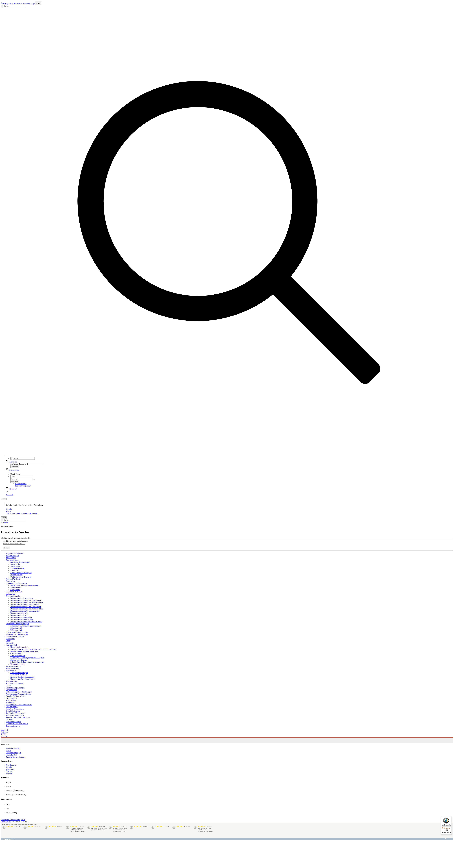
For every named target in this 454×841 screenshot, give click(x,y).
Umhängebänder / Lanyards (20, 577)
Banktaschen (10, 581)
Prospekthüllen (11, 698)
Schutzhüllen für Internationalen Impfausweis (27, 662)
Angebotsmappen (12, 556)
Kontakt (9, 509)
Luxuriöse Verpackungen (15, 688)
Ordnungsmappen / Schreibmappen (19, 692)
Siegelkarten (15, 590)
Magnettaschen (11, 690)
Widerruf (9, 774)
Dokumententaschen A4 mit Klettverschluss (26, 602)
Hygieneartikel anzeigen (19, 647)
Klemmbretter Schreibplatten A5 (22, 679)
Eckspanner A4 (16, 630)
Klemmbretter (11, 671)
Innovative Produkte (13, 666)
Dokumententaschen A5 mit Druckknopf (25, 607)
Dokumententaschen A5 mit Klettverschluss (26, 609)
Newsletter (10, 769)
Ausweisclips (15, 564)
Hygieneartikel (11, 645)
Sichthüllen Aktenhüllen (15, 715)
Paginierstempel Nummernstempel (18, 694)
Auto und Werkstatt (13, 579)
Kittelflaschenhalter (17, 656)
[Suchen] (229, 456)
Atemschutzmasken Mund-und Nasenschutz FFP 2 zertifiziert (33, 649)
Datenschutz (15, 820)
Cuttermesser (10, 594)
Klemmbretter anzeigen (19, 673)
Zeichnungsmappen (13, 726)
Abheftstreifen (15, 588)
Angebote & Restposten (15, 553)
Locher (8, 685)
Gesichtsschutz (16, 654)
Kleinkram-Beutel (12, 668)
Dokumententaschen (13, 596)
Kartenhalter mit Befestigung (21, 573)
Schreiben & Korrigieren (15, 709)
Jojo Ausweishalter (17, 568)
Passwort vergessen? (23, 486)
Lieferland (14, 464)
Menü (4, 499)
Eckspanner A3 (16, 628)
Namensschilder (16, 575)
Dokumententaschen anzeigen (21, 598)
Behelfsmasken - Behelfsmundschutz (24, 651)
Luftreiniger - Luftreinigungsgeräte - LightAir (27, 658)
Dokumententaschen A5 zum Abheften (24, 611)
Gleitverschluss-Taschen (15, 636)
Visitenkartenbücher (13, 722)
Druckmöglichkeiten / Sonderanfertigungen (22, 513)
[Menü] (450, 817)
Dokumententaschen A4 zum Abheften (24, 605)
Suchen (6, 548)
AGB (23, 820)
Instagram (4, 732)
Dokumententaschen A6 (19, 613)
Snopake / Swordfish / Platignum (18, 717)
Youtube (4, 736)
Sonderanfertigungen (13, 753)
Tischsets (9, 719)
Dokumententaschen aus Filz (21, 617)
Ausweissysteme (12, 560)
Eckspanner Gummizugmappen (17, 624)
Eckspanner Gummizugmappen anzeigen (25, 626)
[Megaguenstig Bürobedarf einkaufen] (18, 3)
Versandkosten (11, 755)
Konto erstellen (20, 484)
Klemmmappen (11, 681)
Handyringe (10, 639)
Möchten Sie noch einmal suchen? (15, 541)
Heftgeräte (9, 643)
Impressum (5, 820)
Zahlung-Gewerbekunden (15, 757)
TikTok (3, 734)
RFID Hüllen (11, 700)
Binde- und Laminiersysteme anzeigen (24, 585)
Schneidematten (11, 707)
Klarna (8, 511)
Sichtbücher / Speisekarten (15, 713)
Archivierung (11, 558)
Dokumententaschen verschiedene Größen (26, 622)
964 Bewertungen (8, 839)
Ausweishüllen (16, 566)
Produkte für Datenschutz (15, 696)
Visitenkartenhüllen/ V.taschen (17, 724)
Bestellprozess (11, 765)
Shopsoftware (6, 822)
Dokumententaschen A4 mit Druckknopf (25, 600)
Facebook (4, 730)
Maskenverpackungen (18, 660)
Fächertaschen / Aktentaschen (17, 634)
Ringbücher (10, 702)
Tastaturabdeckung (17, 664)
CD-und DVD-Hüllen (14, 592)
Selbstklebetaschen (13, 711)
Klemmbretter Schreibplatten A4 (22, 677)
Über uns (9, 771)
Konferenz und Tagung (14, 683)
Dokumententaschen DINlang (21, 619)
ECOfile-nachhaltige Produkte (17, 632)
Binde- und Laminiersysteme (16, 583)
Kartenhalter (15, 570)
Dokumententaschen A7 (19, 615)
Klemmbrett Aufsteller (18, 675)
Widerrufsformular (12, 748)
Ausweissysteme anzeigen (20, 562)
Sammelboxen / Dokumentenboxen (19, 705)
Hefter (8, 641)
